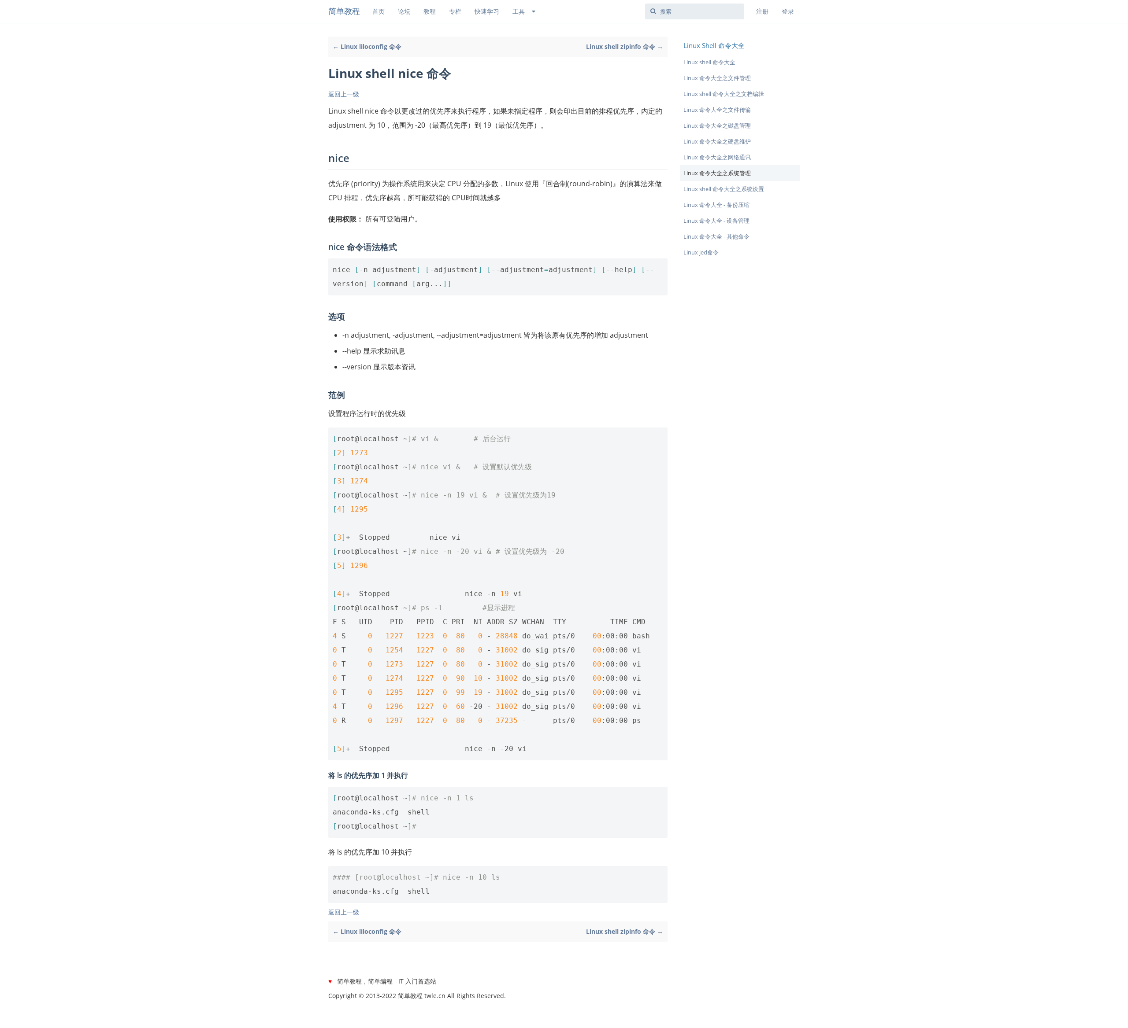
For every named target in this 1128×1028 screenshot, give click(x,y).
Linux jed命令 (701, 252)
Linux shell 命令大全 (709, 62)
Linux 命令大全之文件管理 (717, 78)
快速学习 (487, 11)
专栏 (455, 11)
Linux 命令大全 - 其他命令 (716, 236)
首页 (378, 11)
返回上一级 (343, 94)
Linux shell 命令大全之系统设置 (723, 189)
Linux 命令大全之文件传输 (717, 110)
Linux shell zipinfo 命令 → (624, 46)
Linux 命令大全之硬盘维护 (717, 141)
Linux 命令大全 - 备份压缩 (716, 205)
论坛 (404, 11)
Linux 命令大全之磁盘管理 (717, 125)
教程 (429, 11)
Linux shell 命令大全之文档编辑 (723, 94)
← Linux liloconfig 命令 (367, 46)
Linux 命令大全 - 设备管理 (716, 221)
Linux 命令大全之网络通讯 (717, 157)
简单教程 (344, 11)
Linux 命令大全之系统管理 (717, 173)
